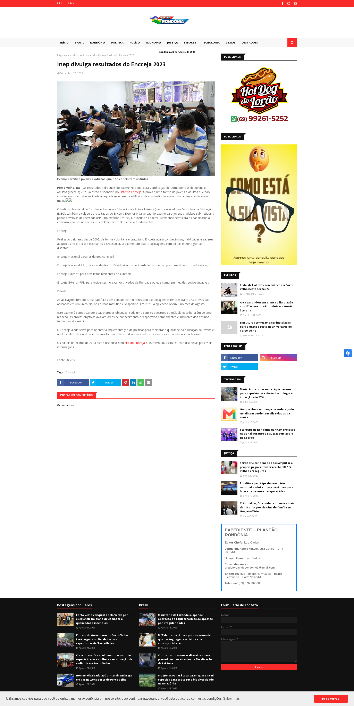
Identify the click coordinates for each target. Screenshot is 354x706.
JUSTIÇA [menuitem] (172, 42)
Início (60, 3)
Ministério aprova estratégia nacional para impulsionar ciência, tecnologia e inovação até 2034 (266, 393)
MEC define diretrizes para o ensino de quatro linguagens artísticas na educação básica (184, 639)
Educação (79, 55)
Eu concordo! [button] (330, 698)
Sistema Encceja (130, 192)
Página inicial (64, 55)
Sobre (70, 3)
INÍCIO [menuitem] (64, 42)
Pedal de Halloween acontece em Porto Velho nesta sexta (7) (267, 287)
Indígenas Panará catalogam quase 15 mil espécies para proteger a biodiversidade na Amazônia (186, 679)
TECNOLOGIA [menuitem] (211, 42)
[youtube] (295, 3)
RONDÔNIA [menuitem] (97, 42)
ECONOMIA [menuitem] (153, 42)
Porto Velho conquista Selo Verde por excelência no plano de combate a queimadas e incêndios (102, 619)
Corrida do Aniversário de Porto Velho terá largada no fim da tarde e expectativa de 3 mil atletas (102, 639)
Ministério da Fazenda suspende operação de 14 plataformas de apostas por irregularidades (185, 619)
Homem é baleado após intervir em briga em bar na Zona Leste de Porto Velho (104, 677)
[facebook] (282, 3)
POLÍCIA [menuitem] (135, 42)
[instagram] (288, 3)
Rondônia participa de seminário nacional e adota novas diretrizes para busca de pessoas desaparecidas (266, 487)
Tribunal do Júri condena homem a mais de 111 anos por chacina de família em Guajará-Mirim (267, 507)
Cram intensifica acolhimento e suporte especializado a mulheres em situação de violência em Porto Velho (104, 659)
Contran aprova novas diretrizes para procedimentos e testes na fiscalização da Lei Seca (185, 659)
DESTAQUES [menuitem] (250, 42)
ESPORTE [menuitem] (190, 42)
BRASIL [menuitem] (79, 42)
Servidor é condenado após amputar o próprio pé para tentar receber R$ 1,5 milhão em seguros (266, 467)
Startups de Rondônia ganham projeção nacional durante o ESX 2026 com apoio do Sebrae (267, 433)
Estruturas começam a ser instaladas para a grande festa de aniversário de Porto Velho (266, 326)
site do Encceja (135, 343)
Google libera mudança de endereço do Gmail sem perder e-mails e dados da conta (267, 413)
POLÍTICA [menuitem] (117, 42)
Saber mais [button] (231, 698)
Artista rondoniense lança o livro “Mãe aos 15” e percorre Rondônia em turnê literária (266, 306)
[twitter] (239, 366)
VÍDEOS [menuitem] (231, 42)
